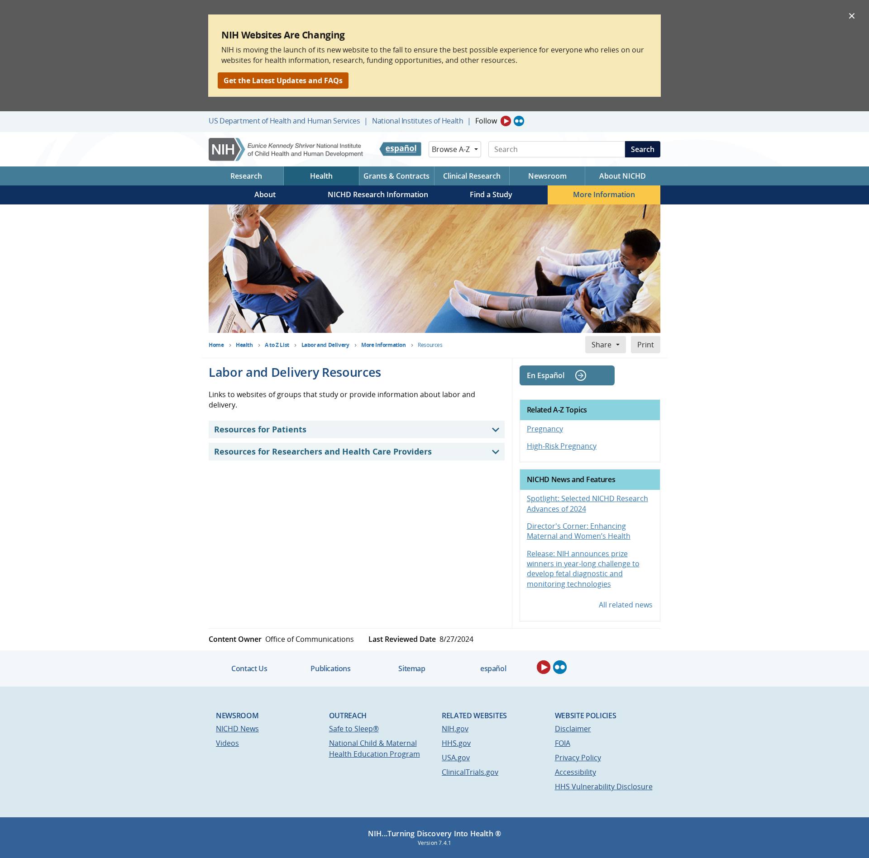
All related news (626, 605)
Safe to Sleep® (354, 729)
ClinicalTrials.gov (470, 772)
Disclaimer (573, 729)
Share (601, 345)
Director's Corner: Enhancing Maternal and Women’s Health (578, 531)
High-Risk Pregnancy (562, 446)
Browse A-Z (451, 149)
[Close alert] (851, 15)
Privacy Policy (578, 758)
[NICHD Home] (287, 149)
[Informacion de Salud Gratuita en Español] (400, 149)
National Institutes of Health (417, 121)
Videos (227, 743)
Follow (486, 121)
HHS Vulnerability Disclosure (604, 787)
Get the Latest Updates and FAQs (283, 80)
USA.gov (456, 758)
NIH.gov (455, 729)
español (493, 668)
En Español (545, 375)
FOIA (562, 743)
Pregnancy (545, 429)
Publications (330, 668)
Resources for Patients (260, 429)
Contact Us (249, 668)
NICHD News (237, 729)
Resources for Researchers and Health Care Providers (323, 451)
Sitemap (411, 668)
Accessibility (575, 772)
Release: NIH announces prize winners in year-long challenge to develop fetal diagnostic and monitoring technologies (583, 569)
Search (642, 149)
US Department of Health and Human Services (284, 121)
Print (645, 345)
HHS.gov (456, 743)
